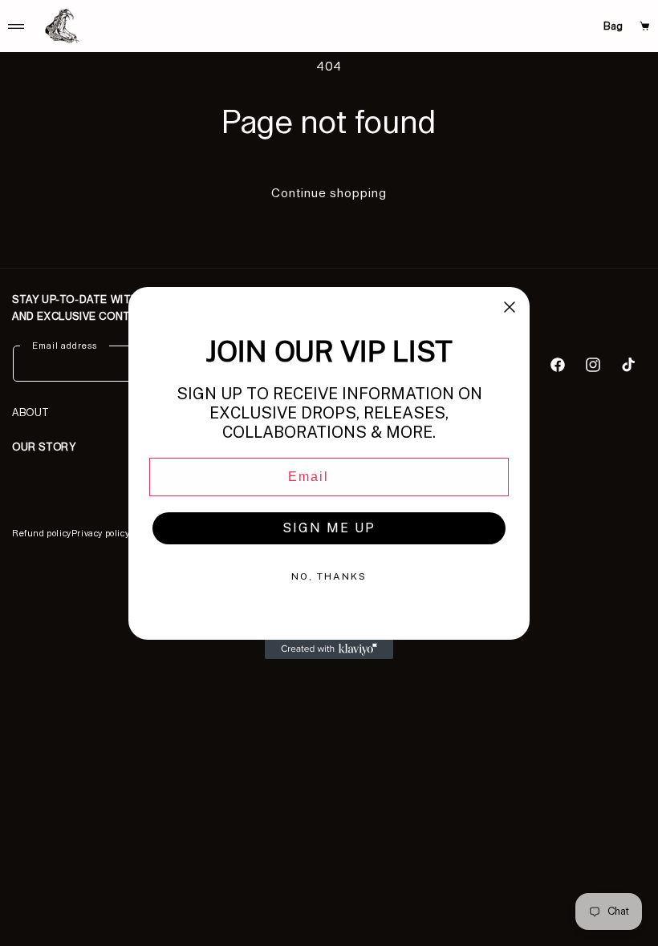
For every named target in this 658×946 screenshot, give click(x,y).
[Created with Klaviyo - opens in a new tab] (329, 649)
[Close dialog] (510, 307)
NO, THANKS (329, 576)
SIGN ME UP (329, 528)
